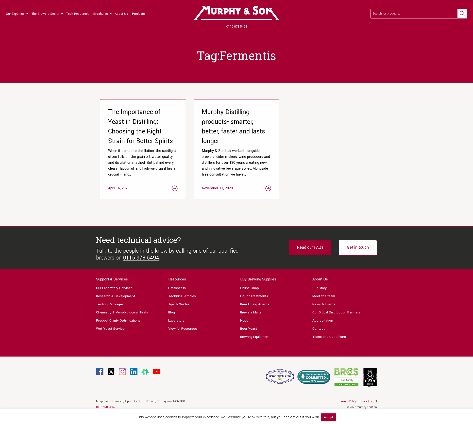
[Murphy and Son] (236, 13)
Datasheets (177, 288)
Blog (171, 312)
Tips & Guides (178, 304)
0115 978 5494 (236, 26)
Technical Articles (182, 296)
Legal (373, 401)
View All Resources (183, 328)
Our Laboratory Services (114, 288)
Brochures (100, 14)
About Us (121, 14)
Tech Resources (77, 14)
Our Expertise (15, 14)
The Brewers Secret (45, 14)
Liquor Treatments (254, 296)
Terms (363, 401)
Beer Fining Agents (254, 304)
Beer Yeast (248, 328)
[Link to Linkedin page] (133, 371)
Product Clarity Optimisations (118, 320)
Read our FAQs (310, 247)
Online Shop (249, 288)
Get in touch (358, 247)
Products (138, 14)
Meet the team (323, 296)
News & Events (323, 304)
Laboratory (176, 320)
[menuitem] (17, 13)
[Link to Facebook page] (99, 371)
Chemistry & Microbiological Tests (122, 312)
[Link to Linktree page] (145, 371)
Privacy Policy (348, 401)
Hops (244, 320)
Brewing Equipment (255, 336)
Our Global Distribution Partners (336, 312)
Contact (318, 328)
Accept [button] (328, 417)
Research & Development (115, 296)
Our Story (319, 288)
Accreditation (322, 320)
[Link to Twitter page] (111, 371)
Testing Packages (110, 304)
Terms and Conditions (329, 336)
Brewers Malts (250, 312)
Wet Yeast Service (110, 328)
